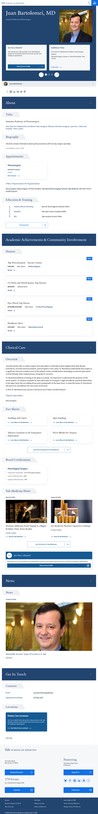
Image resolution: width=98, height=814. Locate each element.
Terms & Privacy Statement (71, 803)
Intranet (7, 800)
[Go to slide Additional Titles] (49, 74)
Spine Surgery (22, 189)
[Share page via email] (21, 92)
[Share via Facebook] (11, 92)
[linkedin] (79, 780)
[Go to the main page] (14, 3)
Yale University (9, 807)
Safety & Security (39, 803)
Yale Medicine (73, 189)
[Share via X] (7, 92)
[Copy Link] (90, 102)
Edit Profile (9, 738)
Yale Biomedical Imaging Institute (54, 189)
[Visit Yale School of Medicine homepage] (20, 750)
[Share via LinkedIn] (14, 92)
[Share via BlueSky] (18, 92)
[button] (75, 26)
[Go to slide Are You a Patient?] (46, 74)
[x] (88, 780)
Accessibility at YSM (70, 800)
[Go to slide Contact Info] (41, 74)
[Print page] (25, 92)
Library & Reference (40, 807)
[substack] (84, 780)
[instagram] (75, 780)
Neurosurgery (11, 189)
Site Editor (37, 800)
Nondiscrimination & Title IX (13, 803)
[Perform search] (89, 3)
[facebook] (70, 780)
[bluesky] (65, 780)
